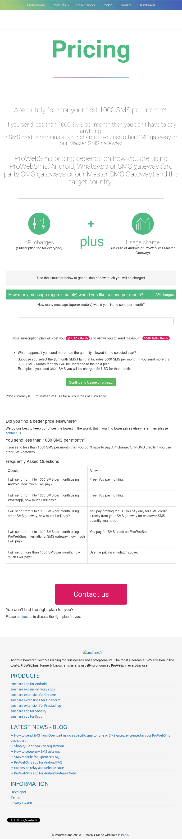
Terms (15, 797)
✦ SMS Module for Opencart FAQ (35, 757)
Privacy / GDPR (21, 803)
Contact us (91, 594)
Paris (124, 835)
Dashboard (146, 5)
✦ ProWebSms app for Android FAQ (37, 762)
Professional (36, 5)
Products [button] (60, 5)
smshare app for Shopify (28, 711)
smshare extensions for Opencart (35, 700)
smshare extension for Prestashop (36, 705)
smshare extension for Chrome (33, 695)
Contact (125, 5)
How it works (85, 5)
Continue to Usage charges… (91, 382)
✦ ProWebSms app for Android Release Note (43, 773)
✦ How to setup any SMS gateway (35, 751)
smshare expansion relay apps (33, 689)
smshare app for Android (29, 684)
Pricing (107, 5)
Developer (18, 792)
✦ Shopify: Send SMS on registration (37, 746)
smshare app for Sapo (26, 716)
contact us (13, 432)
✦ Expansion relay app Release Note (37, 768)
